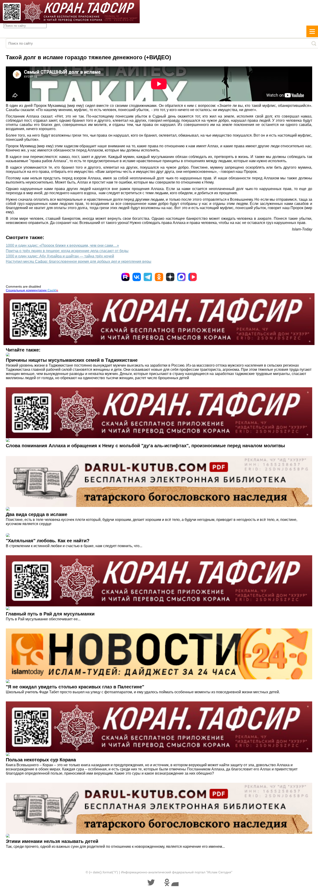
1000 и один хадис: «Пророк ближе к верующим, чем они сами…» (62, 245)
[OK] (159, 277)
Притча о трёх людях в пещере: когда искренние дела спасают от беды (67, 251)
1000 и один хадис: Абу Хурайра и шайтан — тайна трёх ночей (60, 256)
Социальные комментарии (32, 290)
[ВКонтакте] (136, 277)
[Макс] (181, 277)
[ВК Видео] (192, 277)
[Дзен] (170, 277)
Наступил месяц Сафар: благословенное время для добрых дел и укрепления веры (78, 261)
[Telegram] (148, 277)
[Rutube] (125, 277)
